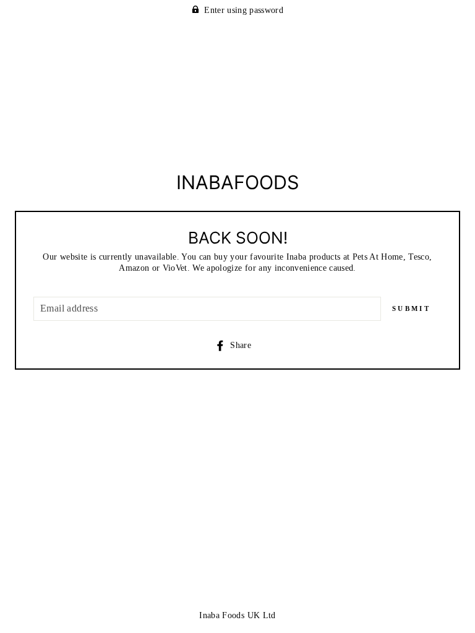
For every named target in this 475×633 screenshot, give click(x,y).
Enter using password (243, 10)
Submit (411, 308)
